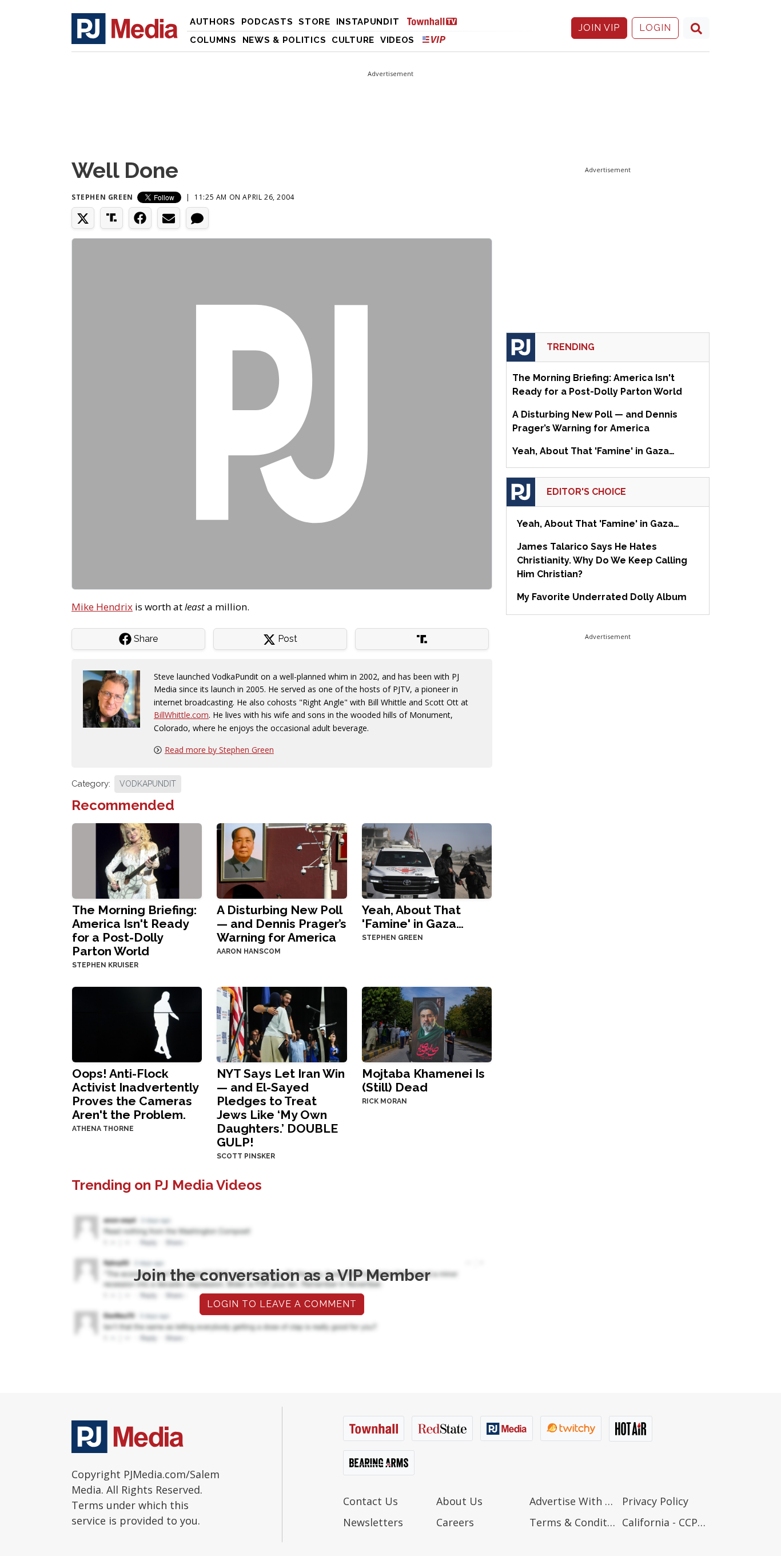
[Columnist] (116, 698)
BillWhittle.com (181, 714)
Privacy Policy (655, 1501)
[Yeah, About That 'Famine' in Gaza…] (427, 859)
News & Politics (284, 40)
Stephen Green (102, 197)
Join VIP (599, 27)
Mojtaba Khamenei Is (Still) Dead (423, 1080)
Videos (397, 40)
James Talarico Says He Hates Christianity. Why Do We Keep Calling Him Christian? (602, 560)
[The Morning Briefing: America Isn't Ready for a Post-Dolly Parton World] (137, 859)
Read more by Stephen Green (219, 749)
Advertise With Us (573, 1501)
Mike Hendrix (102, 606)
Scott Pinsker (246, 1156)
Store (314, 22)
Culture (353, 40)
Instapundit (368, 22)
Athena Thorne (103, 1129)
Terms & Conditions (573, 1522)
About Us (459, 1501)
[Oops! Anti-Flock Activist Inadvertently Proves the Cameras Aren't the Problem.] (137, 1023)
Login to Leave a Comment (282, 1304)
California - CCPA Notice (666, 1522)
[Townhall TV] (436, 21)
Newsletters (373, 1522)
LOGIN (655, 27)
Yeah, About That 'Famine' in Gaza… (413, 917)
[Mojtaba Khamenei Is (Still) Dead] (427, 1023)
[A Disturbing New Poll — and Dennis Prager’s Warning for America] (281, 859)
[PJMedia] (124, 28)
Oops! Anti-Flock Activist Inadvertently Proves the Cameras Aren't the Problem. (135, 1094)
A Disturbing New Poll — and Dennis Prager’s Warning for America (281, 923)
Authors (213, 22)
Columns (213, 40)
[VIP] (434, 39)
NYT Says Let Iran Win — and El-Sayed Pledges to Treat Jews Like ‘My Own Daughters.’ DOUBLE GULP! (281, 1107)
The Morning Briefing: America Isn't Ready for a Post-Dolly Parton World (134, 930)
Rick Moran (384, 1101)
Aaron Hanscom (249, 951)
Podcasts (267, 22)
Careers (455, 1522)
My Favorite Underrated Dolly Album (602, 597)
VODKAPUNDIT (147, 783)
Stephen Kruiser (105, 965)
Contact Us (370, 1501)
